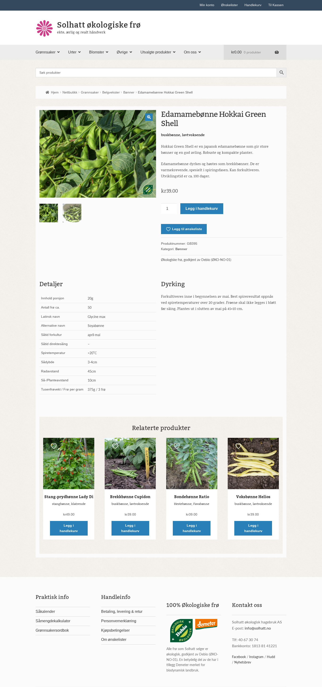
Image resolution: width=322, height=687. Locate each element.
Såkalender (45, 612)
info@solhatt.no (258, 628)
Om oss (190, 52)
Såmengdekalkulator (53, 621)
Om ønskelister (113, 640)
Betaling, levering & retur (121, 612)
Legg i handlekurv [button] (69, 528)
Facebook (239, 656)
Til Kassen (276, 5)
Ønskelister (229, 5)
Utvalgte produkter (155, 52)
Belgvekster (111, 92)
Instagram (256, 656)
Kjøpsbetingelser (115, 630)
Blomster (96, 52)
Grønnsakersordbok (52, 630)
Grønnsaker (45, 52)
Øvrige (122, 52)
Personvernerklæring (118, 621)
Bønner (128, 92)
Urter (72, 52)
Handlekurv (252, 5)
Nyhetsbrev (242, 662)
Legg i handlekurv (202, 209)
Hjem (55, 92)
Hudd (271, 656)
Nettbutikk (69, 92)
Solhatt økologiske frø (99, 24)
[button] (149, 117)
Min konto (207, 5)
